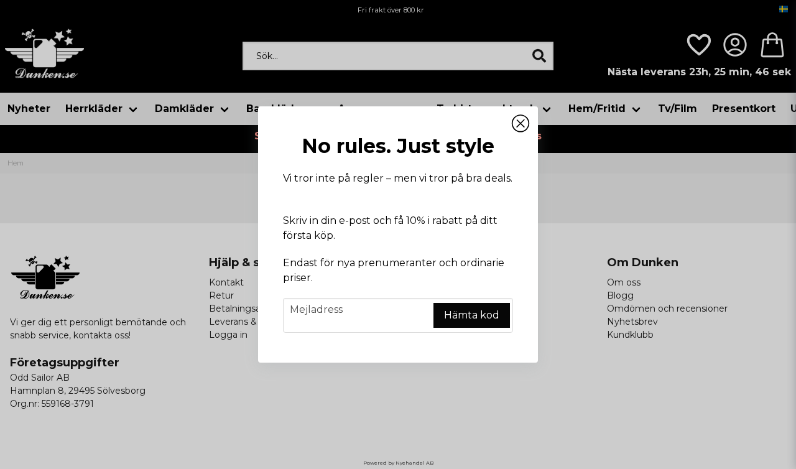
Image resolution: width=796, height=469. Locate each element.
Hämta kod (471, 315)
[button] (520, 124)
